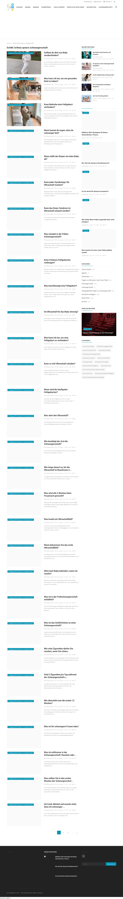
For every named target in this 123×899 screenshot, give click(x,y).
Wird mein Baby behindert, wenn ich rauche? (60, 572)
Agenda (27, 7)
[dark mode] (114, 2)
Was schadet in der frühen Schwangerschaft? (56, 235)
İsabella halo (96, 77)
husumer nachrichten (104, 358)
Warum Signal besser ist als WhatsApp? (98, 333)
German (108, 2)
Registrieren (98, 2)
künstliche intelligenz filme (104, 346)
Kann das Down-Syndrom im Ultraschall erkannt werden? (57, 209)
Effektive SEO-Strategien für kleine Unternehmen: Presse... (66, 858)
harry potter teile (106, 366)
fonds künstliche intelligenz (90, 366)
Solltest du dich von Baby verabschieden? (55, 54)
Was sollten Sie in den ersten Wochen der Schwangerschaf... (58, 779)
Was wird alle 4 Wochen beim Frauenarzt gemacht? (57, 494)
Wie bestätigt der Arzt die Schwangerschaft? (56, 442)
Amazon (36, 7)
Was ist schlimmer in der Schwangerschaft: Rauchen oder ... (60, 753)
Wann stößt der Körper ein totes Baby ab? (61, 157)
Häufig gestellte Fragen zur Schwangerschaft (96, 291)
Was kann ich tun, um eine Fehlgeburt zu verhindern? (56, 339)
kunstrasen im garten (89, 358)
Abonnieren (111, 864)
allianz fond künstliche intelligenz (104, 373)
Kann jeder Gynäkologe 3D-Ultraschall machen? (57, 183)
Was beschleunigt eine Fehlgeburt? (60, 286)
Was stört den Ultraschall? (56, 415)
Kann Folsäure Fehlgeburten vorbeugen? (57, 261)
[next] (113, 316)
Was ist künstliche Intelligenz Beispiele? (102, 85)
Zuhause (19, 7)
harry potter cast (87, 373)
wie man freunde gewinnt (100, 96)
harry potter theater (88, 346)
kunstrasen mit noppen (101, 362)
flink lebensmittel (49, 58)
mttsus (95, 98)
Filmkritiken (45, 7)
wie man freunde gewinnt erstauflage (93, 377)
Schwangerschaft (105, 7)
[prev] (108, 316)
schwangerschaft (87, 362)
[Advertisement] (61, 25)
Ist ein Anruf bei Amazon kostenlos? (95, 191)
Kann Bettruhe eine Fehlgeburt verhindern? (58, 105)
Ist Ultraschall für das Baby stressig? (61, 312)
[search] (116, 7)
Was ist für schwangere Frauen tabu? (61, 726)
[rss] (83, 856)
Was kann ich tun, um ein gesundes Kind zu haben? (60, 79)
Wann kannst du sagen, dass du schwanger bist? (58, 131)
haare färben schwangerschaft (91, 354)
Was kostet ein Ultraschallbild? (58, 519)
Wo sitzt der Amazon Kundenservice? (95, 163)
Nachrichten (91, 7)
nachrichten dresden (104, 350)
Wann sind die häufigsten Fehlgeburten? (56, 390)
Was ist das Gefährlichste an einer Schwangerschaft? (60, 624)
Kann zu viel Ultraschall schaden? (59, 363)
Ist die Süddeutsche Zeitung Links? (103, 75)
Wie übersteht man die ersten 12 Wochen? (59, 701)
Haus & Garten (59, 7)
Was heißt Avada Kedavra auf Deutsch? (102, 53)
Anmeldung (87, 2)
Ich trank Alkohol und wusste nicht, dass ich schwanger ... (60, 805)
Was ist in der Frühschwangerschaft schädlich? (60, 598)
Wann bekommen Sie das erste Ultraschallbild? (58, 546)
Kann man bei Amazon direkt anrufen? (94, 369)
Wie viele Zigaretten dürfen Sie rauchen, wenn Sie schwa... (58, 650)
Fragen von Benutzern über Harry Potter (95, 280)
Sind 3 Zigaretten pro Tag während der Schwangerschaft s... (60, 675)
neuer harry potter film (89, 350)
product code (4, 898)
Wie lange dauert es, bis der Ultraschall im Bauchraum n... (58, 468)
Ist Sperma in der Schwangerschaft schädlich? (103, 64)
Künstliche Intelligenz (75, 7)
